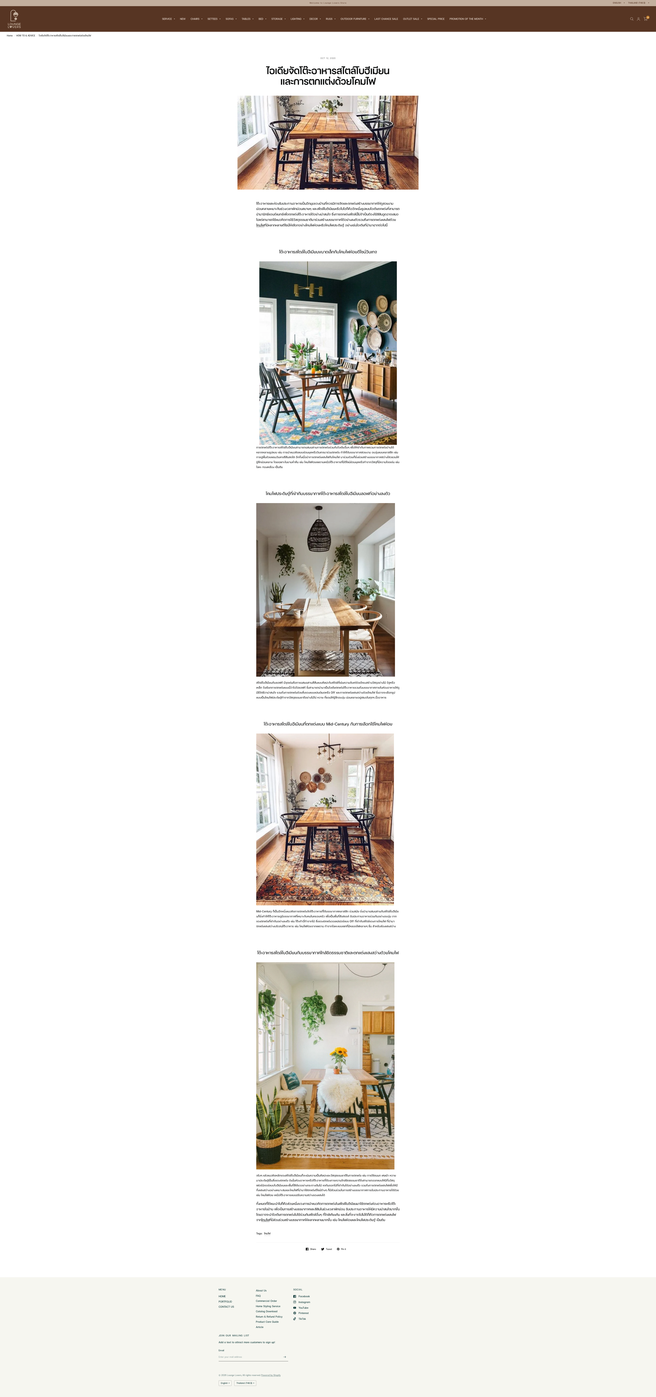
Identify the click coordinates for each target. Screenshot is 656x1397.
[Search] (631, 19)
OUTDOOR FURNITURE (353, 19)
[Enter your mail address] (284, 1356)
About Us (261, 1290)
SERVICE (167, 19)
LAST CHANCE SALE (386, 19)
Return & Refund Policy (269, 1316)
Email (221, 1350)
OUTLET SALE (411, 19)
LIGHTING (296, 19)
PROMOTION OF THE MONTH (466, 19)
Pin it (343, 1249)
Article (259, 1327)
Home (10, 35)
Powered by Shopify (271, 1375)
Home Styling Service (268, 1306)
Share (313, 1249)
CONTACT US (226, 1307)
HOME (222, 1296)
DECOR (314, 19)
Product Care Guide (267, 1322)
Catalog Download (266, 1311)
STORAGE (277, 19)
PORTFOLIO (225, 1301)
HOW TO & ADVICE (25, 35)
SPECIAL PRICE (436, 19)
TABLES (246, 19)
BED (261, 19)
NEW (183, 19)
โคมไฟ (267, 1233)
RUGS (329, 19)
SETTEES (212, 19)
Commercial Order (266, 1301)
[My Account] (638, 19)
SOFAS (230, 19)
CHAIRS (195, 19)
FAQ (258, 1296)
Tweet (329, 1249)
